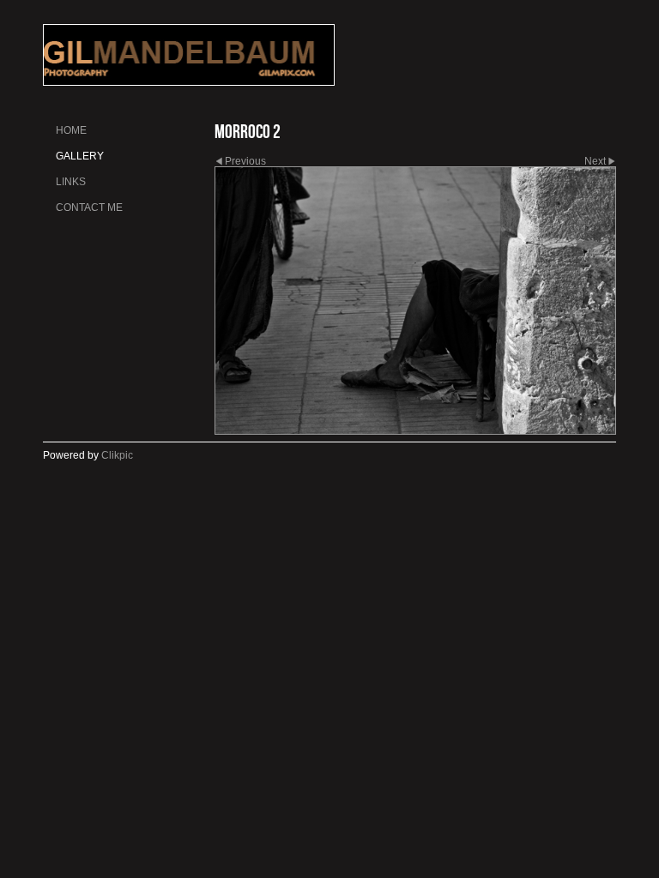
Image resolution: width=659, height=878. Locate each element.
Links (71, 182)
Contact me (89, 207)
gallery (80, 156)
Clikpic (117, 455)
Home (71, 130)
